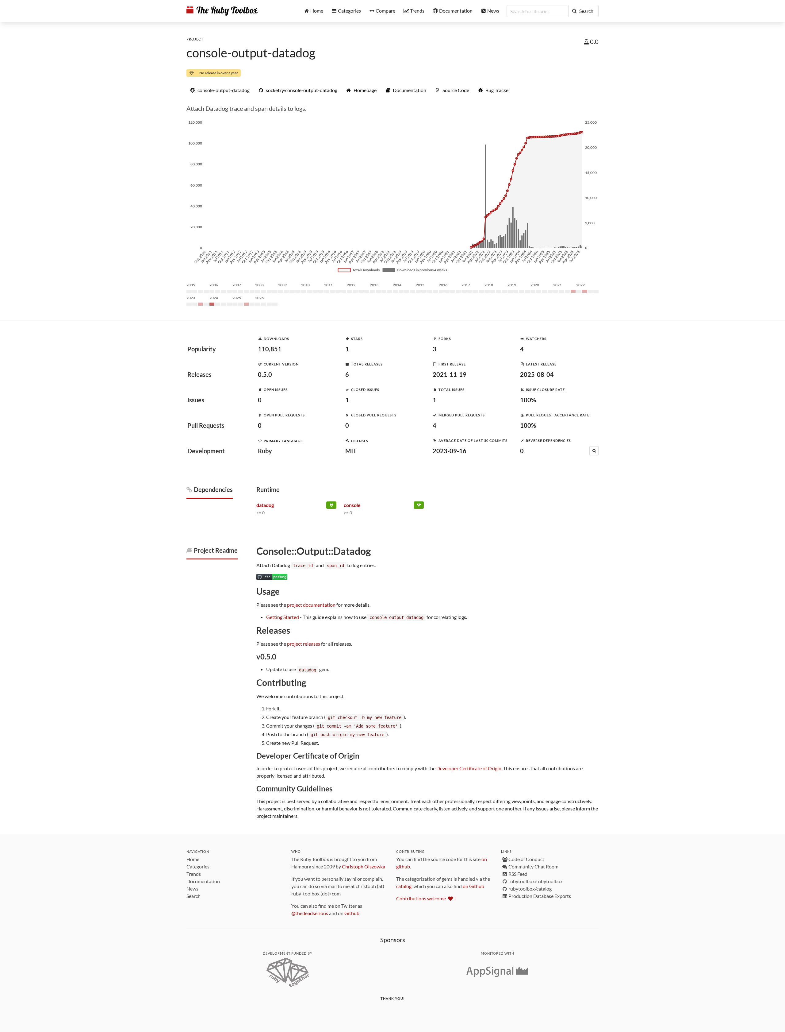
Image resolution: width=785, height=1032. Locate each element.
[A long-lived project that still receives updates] (419, 506)
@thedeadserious (309, 913)
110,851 (269, 349)
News (192, 888)
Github (351, 913)
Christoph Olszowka (363, 866)
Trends (193, 874)
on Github (473, 886)
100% (528, 400)
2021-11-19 (449, 374)
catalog (404, 886)
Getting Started (282, 617)
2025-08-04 (537, 374)
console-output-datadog (250, 52)
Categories (197, 866)
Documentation (203, 881)
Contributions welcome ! (426, 898)
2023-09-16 (449, 450)
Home (192, 859)
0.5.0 (265, 374)
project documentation (311, 605)
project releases (303, 644)
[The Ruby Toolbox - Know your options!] (222, 11)
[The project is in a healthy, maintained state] (331, 506)
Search (193, 896)
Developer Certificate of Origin (468, 768)
